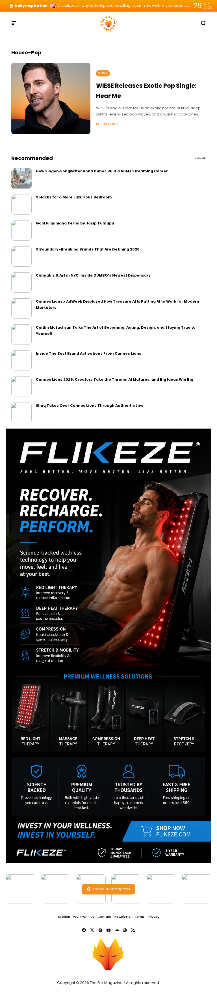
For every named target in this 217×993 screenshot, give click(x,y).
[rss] (133, 930)
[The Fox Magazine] (108, 23)
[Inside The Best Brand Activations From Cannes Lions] (21, 360)
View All (200, 158)
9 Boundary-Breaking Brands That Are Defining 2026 (88, 249)
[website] (125, 930)
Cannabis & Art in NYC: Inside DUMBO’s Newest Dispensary (93, 275)
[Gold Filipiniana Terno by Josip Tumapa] (21, 230)
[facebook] (84, 930)
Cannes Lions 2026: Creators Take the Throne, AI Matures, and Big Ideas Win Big (114, 379)
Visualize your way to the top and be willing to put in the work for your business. (123, 5)
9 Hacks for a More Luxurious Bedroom (74, 197)
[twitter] (92, 930)
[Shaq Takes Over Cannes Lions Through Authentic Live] (21, 413)
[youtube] (108, 930)
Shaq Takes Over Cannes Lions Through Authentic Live (90, 405)
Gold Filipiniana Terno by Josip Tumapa (75, 223)
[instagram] (100, 930)
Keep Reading (107, 124)
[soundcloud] (117, 930)
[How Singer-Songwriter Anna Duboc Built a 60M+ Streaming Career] (21, 178)
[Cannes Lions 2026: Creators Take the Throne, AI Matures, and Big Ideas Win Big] (21, 386)
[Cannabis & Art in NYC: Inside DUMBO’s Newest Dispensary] (21, 282)
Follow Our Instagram (111, 889)
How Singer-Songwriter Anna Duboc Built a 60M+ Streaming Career (102, 171)
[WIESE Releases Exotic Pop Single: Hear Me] (50, 98)
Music (103, 73)
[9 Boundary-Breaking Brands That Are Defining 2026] (21, 256)
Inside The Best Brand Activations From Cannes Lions (88, 353)
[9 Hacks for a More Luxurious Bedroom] (21, 204)
